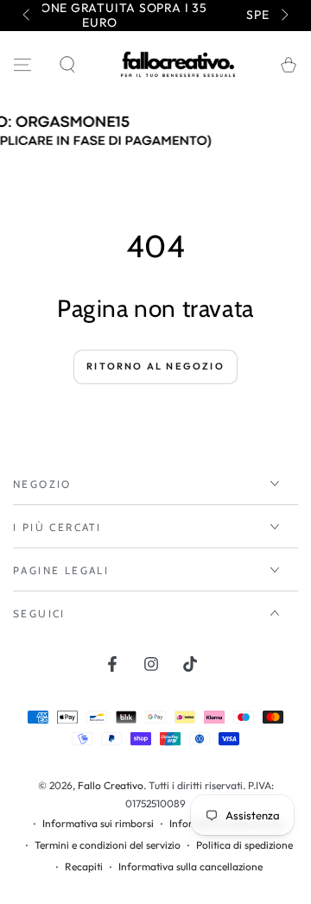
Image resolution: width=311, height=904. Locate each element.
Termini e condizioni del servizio (108, 844)
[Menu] (22, 65)
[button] (67, 65)
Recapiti (84, 866)
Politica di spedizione (244, 844)
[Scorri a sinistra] (27, 15)
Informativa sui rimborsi (98, 823)
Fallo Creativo (110, 785)
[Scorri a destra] (283, 15)
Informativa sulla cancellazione (190, 866)
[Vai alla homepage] (178, 64)
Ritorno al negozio (155, 366)
